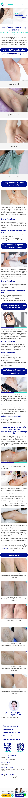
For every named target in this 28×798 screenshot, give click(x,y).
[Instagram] (16, 783)
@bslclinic (8, 757)
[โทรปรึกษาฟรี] (7, 795)
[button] (14, 726)
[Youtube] (20, 783)
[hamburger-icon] (25, 4)
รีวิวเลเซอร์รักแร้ (6, 548)
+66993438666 (12, 756)
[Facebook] (8, 783)
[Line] (12, 783)
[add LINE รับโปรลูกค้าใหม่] (20, 792)
